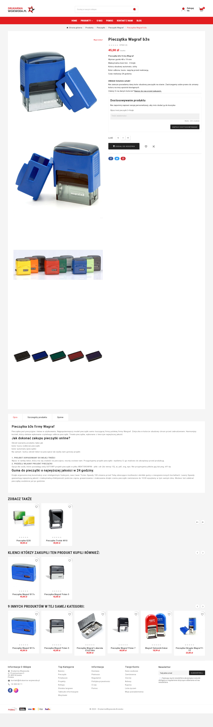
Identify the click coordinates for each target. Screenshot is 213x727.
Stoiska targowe (65, 688)
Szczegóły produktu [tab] (37, 417)
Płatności (96, 674)
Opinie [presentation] (60, 417)
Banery (61, 671)
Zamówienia (130, 674)
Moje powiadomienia (134, 692)
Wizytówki (62, 695)
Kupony (128, 685)
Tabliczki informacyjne (68, 692)
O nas (94, 685)
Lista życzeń (130, 688)
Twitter (117, 158)
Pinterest (123, 158)
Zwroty (128, 678)
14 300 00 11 (16, 684)
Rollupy (61, 685)
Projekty (62, 681)
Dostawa (95, 671)
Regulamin (96, 678)
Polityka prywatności (101, 681)
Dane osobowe (131, 671)
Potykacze (63, 678)
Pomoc (95, 688)
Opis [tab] (15, 417)
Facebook (110, 158)
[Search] (134, 9)
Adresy (128, 681)
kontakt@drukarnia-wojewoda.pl (25, 680)
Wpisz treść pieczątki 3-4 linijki (122, 110)
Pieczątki (62, 674)
